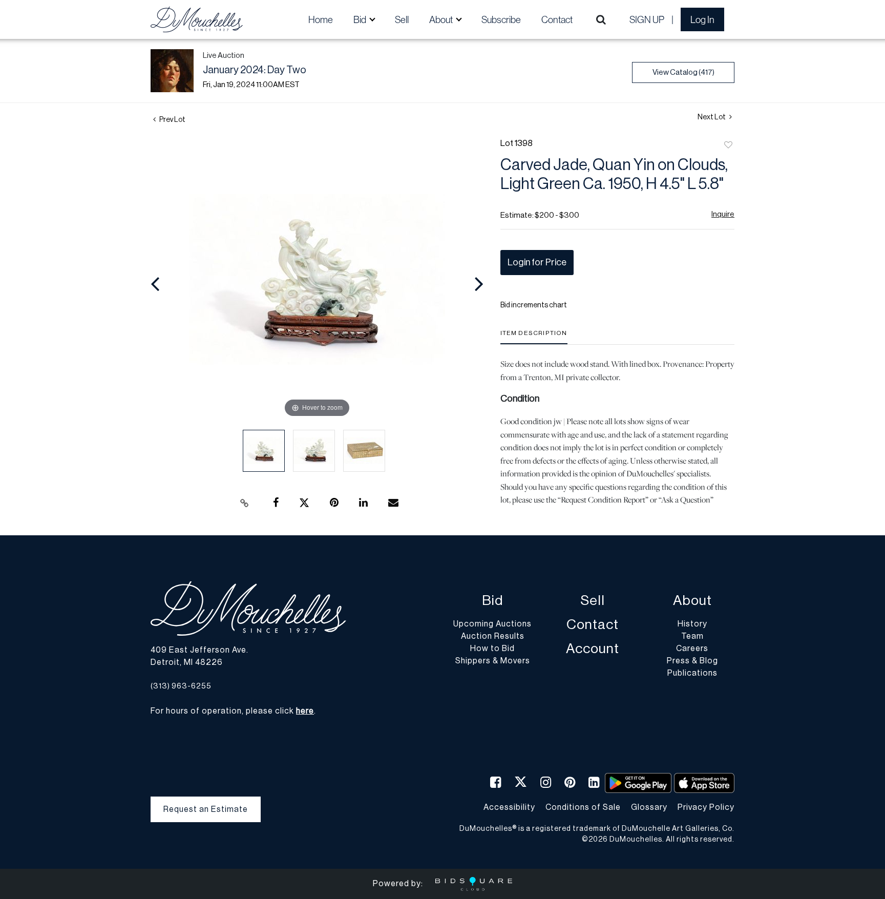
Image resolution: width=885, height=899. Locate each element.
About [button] (441, 19)
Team (692, 636)
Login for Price (537, 262)
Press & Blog (692, 661)
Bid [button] (360, 19)
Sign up (646, 19)
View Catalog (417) (683, 72)
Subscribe (501, 19)
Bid (492, 601)
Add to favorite (728, 145)
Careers (692, 648)
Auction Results (492, 636)
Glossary (649, 807)
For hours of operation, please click (232, 711)
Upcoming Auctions (492, 624)
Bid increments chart (533, 305)
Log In (702, 19)
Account (592, 649)
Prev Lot (171, 119)
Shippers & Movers (492, 661)
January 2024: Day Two (254, 70)
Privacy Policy (706, 807)
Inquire (722, 214)
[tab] (533, 336)
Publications (692, 673)
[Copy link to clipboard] (245, 503)
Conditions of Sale (583, 807)
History (692, 624)
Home (320, 19)
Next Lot (712, 117)
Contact (557, 19)
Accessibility (509, 807)
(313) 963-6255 (181, 686)
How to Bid (492, 648)
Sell (402, 19)
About (692, 601)
